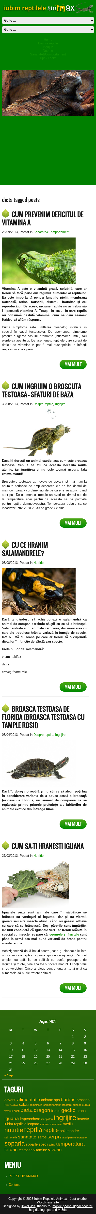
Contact (14, 1185)
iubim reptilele (15, 1124)
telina (52, 1144)
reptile (51, 1130)
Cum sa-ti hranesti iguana (48, 846)
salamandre (69, 1131)
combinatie (36, 1104)
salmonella (10, 1137)
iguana (11, 1118)
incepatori (47, 1119)
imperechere (30, 1119)
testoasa (25, 1150)
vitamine (40, 1150)
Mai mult (73, 364)
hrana (81, 1110)
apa (57, 1100)
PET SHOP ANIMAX (23, 1176)
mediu (68, 1124)
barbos (68, 1099)
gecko (68, 1110)
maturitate (56, 1124)
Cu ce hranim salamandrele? (25, 549)
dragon (42, 1110)
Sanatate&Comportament (48, 54)
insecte (83, 1119)
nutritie (13, 1129)
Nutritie (48, 51)
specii (43, 1144)
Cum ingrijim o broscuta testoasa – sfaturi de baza (41, 390)
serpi (53, 1137)
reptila (33, 1130)
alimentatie (28, 1099)
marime (44, 1124)
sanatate (27, 1136)
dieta (26, 1110)
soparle (32, 1144)
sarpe (42, 1137)
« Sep (8, 1075)
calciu (24, 1104)
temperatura (70, 1144)
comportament (52, 1104)
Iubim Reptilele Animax (50, 1199)
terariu (11, 1149)
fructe (55, 1110)
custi (16, 1110)
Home (48, 39)
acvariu (10, 1100)
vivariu (55, 1149)
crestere (67, 1104)
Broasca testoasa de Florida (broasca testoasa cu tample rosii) (43, 717)
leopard (33, 1124)
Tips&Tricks (48, 58)
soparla (14, 1143)
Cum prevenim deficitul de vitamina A (42, 218)
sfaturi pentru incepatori (74, 1137)
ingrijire (65, 1117)
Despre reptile (48, 43)
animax (47, 1100)
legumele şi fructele (63, 934)
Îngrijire (48, 47)
